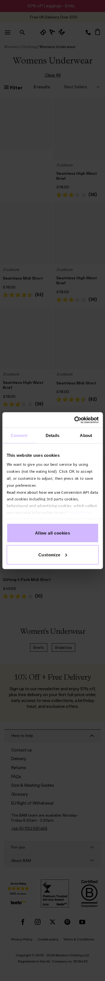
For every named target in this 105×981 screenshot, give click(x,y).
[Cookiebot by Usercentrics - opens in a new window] (75, 420)
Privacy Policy (79, 512)
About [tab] (86, 435)
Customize (49, 554)
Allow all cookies (52, 533)
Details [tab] (52, 435)
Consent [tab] (19, 435)
